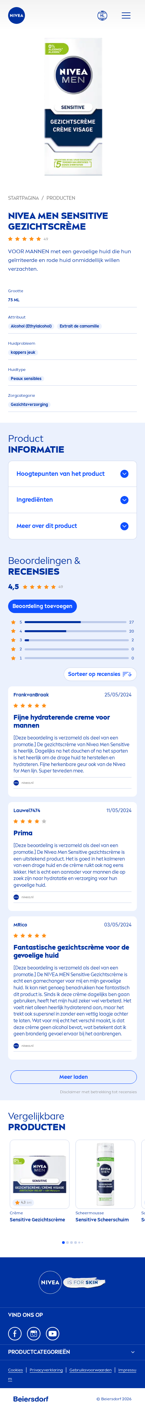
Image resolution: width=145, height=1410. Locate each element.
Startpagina (23, 198)
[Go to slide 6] (82, 1242)
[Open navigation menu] (126, 15)
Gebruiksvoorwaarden (90, 1370)
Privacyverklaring (46, 1370)
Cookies (15, 1370)
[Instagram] (33, 1333)
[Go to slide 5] (79, 1243)
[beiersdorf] (31, 1399)
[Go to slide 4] (75, 1242)
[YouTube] (52, 1333)
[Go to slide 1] (63, 1242)
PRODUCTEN (61, 198)
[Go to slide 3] (71, 1242)
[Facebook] (15, 1333)
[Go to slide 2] (67, 1242)
